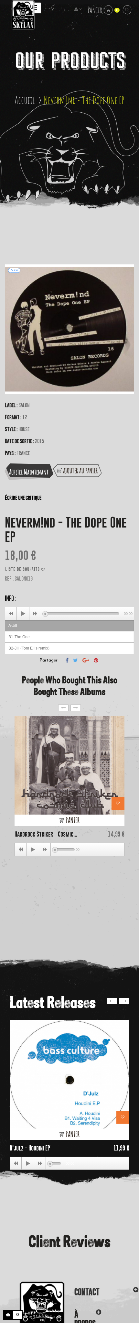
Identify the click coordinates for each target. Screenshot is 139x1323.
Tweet (75, 660)
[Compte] (78, 9)
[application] (69, 613)
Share (67, 660)
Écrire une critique (23, 497)
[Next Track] (35, 613)
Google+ (86, 660)
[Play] (22, 613)
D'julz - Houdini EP (30, 1148)
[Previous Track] (11, 613)
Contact (87, 1291)
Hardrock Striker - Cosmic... (46, 834)
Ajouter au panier (79, 470)
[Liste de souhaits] (118, 803)
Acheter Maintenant (28, 472)
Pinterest (96, 660)
